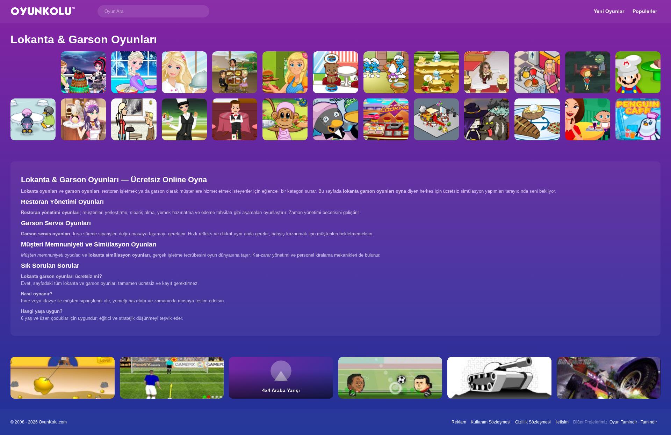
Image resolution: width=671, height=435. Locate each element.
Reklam (459, 422)
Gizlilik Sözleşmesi (533, 422)
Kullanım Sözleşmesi (491, 422)
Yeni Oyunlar (609, 11)
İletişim (562, 422)
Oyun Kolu (42, 11)
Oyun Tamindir (623, 422)
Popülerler (645, 11)
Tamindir (649, 422)
